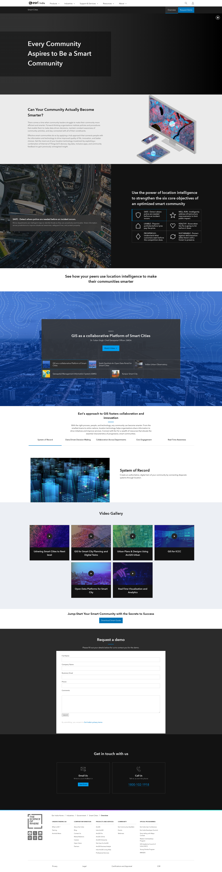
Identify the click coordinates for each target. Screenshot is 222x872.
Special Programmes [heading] (148, 821)
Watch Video (109, 348)
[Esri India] (37, 3)
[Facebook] (30, 833)
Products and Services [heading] (105, 821)
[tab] (45, 441)
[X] (35, 833)
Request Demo (186, 10)
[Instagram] (35, 838)
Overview (172, 10)
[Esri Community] (30, 838)
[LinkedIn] (40, 833)
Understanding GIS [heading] (59, 821)
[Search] (186, 3)
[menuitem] (61, 827)
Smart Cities (33, 10)
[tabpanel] (111, 474)
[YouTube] (40, 838)
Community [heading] (122, 821)
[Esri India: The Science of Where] (35, 821)
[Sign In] (193, 3)
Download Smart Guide (111, 620)
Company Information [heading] (82, 821)
